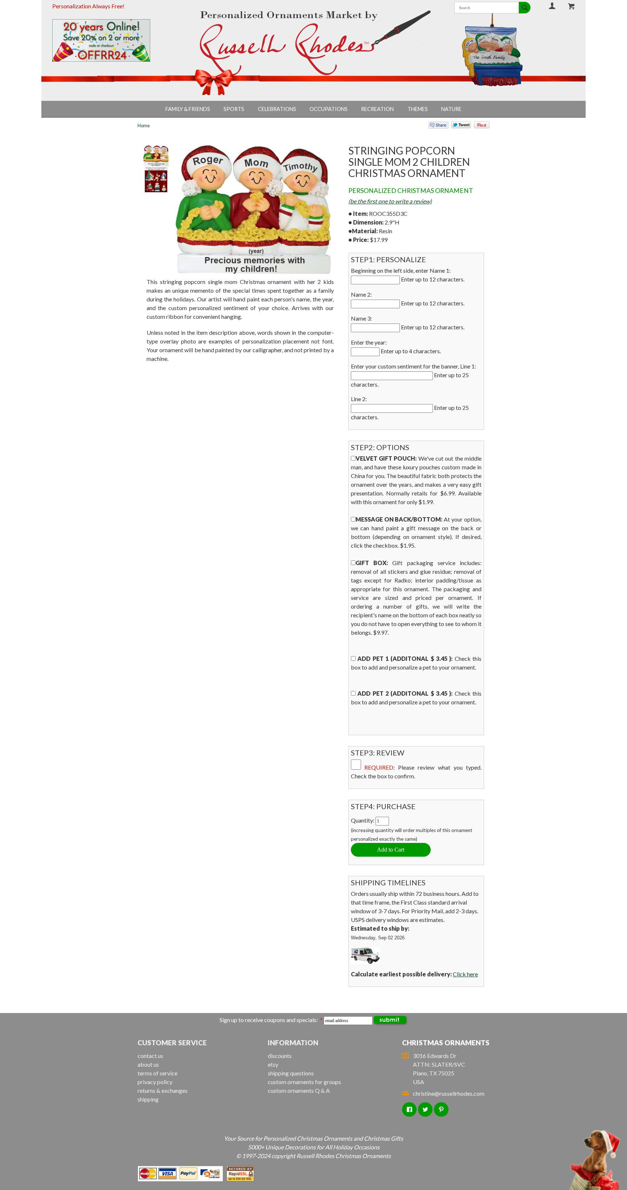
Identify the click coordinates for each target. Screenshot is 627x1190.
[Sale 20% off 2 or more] (113, 40)
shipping (148, 1099)
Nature (451, 109)
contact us (150, 1055)
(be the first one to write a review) (390, 201)
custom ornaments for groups (304, 1081)
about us (148, 1064)
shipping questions (291, 1073)
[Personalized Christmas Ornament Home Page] (314, 43)
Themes (417, 109)
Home (144, 125)
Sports (234, 109)
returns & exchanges (163, 1090)
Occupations (329, 109)
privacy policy (155, 1081)
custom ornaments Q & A (299, 1090)
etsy (273, 1064)
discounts (280, 1055)
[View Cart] (571, 6)
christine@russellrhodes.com (448, 1093)
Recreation (377, 109)
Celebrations (277, 109)
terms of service (157, 1073)
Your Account (552, 5)
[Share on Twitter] (457, 126)
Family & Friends (187, 109)
